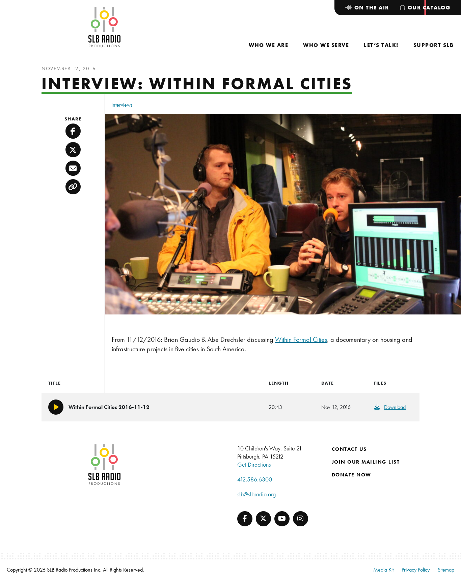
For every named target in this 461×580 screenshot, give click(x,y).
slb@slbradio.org (256, 494)
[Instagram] (300, 518)
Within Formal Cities (301, 339)
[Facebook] (244, 518)
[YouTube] (282, 518)
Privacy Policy (416, 569)
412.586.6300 (254, 479)
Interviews (122, 104)
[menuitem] (268, 45)
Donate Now (351, 474)
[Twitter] (263, 518)
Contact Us (349, 449)
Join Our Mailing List (366, 462)
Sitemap (446, 569)
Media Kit (383, 569)
